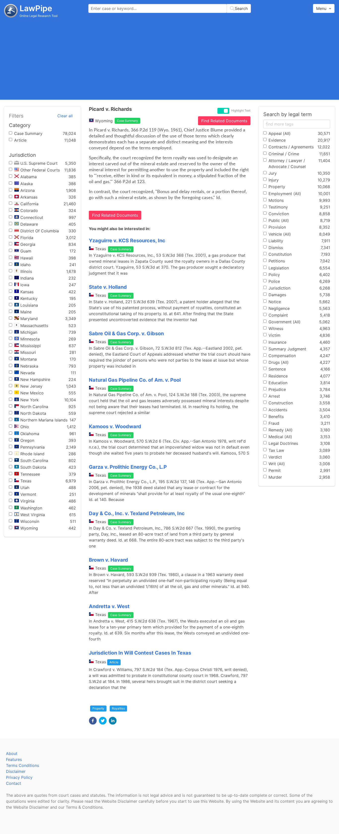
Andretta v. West (109, 606)
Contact (13, 783)
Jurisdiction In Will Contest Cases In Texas (140, 653)
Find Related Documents (224, 120)
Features (14, 759)
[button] (93, 721)
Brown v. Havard (108, 560)
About (11, 753)
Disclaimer (16, 771)
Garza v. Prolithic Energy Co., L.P (128, 467)
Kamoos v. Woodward (115, 426)
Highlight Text (240, 110)
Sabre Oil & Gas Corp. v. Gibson (126, 333)
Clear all (65, 115)
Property (98, 708)
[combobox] (169, 8)
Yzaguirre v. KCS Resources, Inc (127, 241)
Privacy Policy (19, 777)
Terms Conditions (22, 765)
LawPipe (36, 8)
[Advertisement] (169, 58)
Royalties (118, 708)
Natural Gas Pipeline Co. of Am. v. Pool (135, 380)
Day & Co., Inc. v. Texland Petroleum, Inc (137, 513)
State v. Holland (108, 287)
